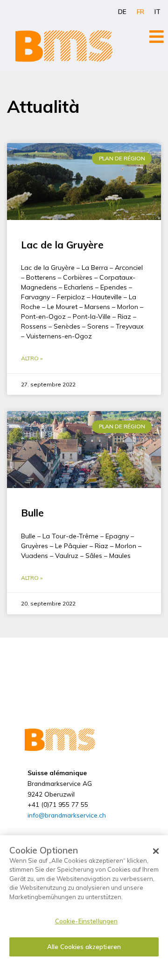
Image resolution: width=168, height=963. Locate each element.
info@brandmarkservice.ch (67, 815)
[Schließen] (156, 851)
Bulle (32, 513)
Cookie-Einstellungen (86, 921)
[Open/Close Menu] (156, 36)
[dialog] (84, 899)
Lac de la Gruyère (62, 245)
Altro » (31, 358)
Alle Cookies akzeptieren (84, 946)
